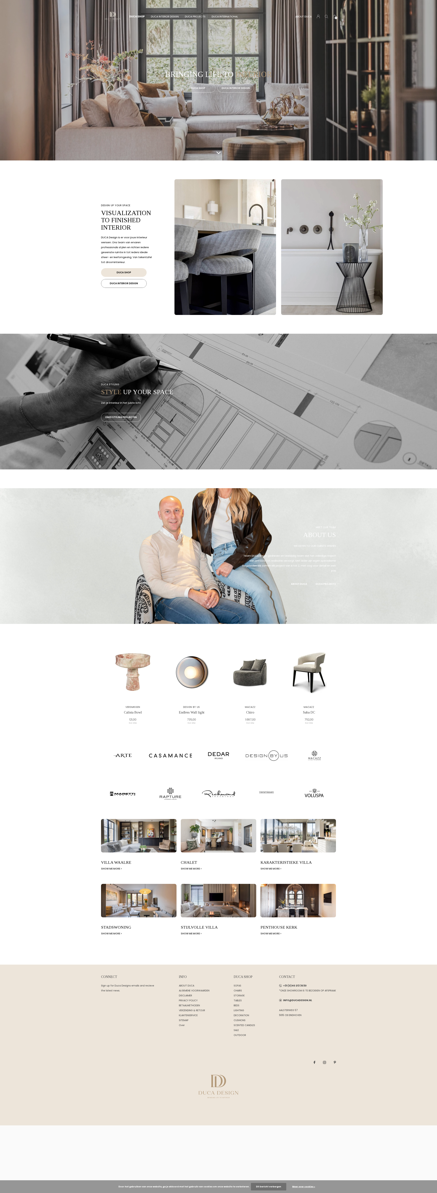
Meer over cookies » (303, 1186)
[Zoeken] (326, 16)
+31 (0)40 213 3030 (295, 985)
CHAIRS (238, 990)
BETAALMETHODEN (189, 1005)
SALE (236, 1030)
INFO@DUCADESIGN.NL (297, 1000)
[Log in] (318, 16)
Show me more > (111, 868)
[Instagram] (324, 1062)
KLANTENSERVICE (188, 1015)
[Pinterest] (335, 1062)
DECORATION (241, 1015)
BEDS (236, 1005)
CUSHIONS (239, 1020)
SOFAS (237, 985)
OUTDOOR (240, 1035)
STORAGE (239, 995)
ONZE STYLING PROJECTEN (121, 417)
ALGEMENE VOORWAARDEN (194, 990)
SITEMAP (183, 1020)
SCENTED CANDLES (244, 1025)
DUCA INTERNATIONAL (225, 16)
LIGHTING (239, 1010)
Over (182, 1025)
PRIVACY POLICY (188, 1000)
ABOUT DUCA (303, 16)
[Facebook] (314, 1062)
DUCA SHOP (137, 16)
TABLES (238, 1000)
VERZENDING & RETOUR (192, 1010)
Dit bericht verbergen (268, 1186)
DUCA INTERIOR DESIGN (165, 16)
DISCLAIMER (185, 995)
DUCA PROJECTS (195, 16)
